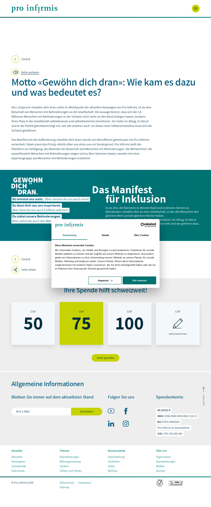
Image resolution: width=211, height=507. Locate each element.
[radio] (33, 323)
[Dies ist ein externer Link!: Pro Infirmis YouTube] (112, 411)
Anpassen (103, 280)
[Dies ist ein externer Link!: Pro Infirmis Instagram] (127, 424)
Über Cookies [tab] (141, 235)
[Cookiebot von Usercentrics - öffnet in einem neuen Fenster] (142, 225)
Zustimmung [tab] (69, 235)
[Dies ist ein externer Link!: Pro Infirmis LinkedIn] (112, 424)
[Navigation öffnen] (196, 8)
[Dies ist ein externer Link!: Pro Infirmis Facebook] (127, 412)
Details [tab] (105, 235)
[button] (26, 72)
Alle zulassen (139, 280)
